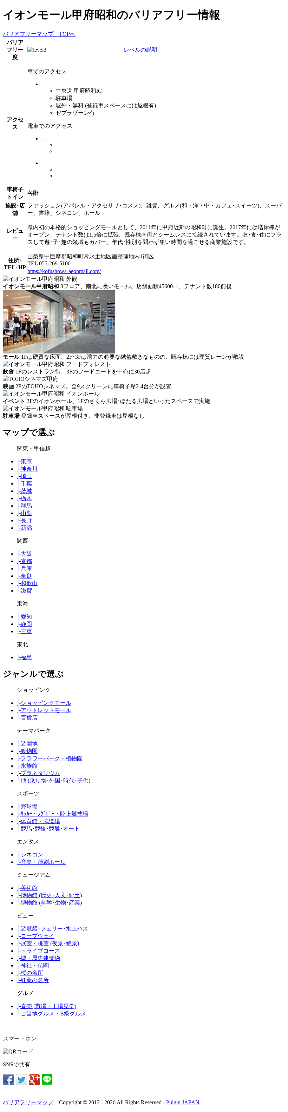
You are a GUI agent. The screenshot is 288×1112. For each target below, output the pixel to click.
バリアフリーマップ (28, 1102)
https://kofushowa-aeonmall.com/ (64, 271)
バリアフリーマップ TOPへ (39, 34)
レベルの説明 (140, 50)
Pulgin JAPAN (182, 1102)
